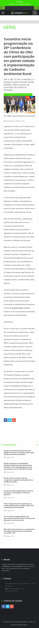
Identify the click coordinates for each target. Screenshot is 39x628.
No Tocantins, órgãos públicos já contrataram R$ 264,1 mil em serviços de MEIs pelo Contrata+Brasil (19, 518)
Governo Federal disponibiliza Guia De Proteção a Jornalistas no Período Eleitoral (18, 493)
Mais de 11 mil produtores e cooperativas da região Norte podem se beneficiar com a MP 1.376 (19, 531)
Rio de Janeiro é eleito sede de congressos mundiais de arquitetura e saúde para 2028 (18, 480)
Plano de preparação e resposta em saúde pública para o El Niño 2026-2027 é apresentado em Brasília (19, 505)
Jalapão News (22, 622)
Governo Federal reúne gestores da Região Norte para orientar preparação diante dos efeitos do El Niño (19, 452)
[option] (19, 27)
